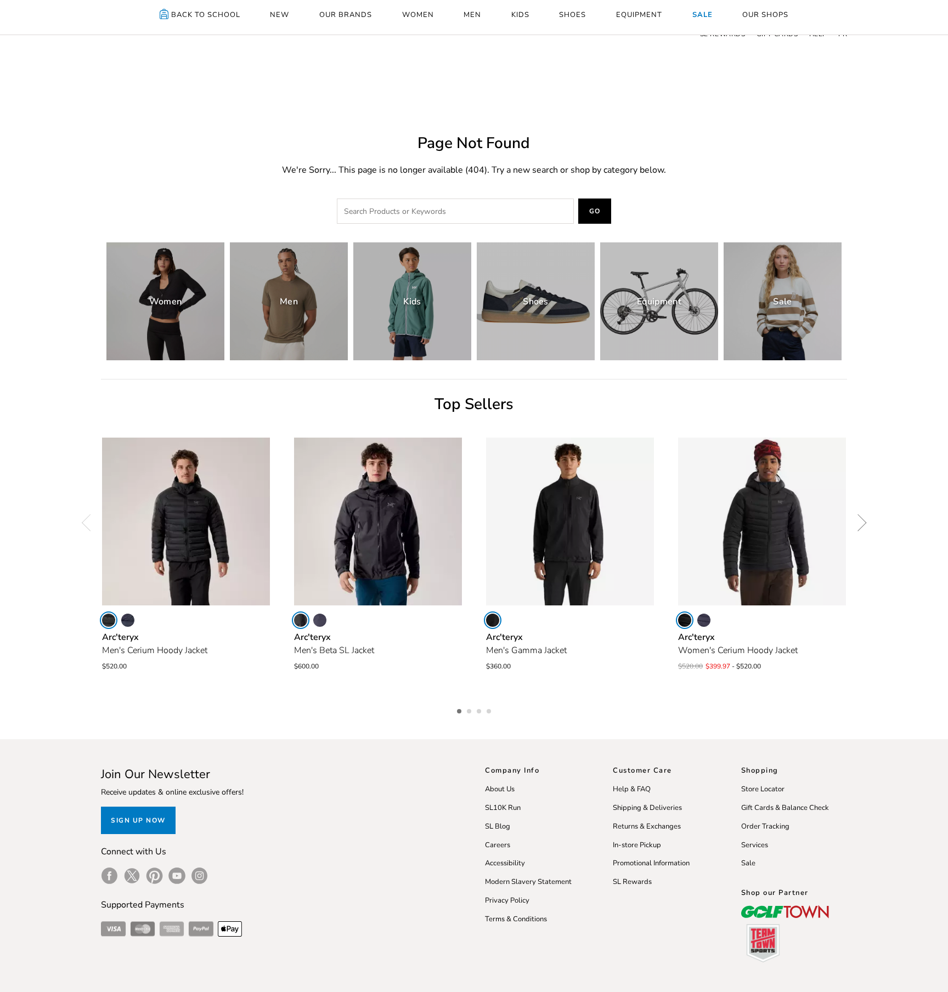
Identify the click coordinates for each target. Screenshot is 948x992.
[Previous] (90, 522)
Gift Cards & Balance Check (785, 808)
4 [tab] (490, 709)
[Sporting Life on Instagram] (199, 876)
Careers (497, 845)
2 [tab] (470, 709)
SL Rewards (632, 882)
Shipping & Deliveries (647, 808)
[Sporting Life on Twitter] (131, 876)
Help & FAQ (632, 789)
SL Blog (497, 826)
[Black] (108, 620)
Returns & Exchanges (647, 826)
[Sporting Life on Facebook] (109, 876)
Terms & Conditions (516, 919)
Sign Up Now (138, 820)
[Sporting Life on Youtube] (176, 876)
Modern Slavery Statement (528, 882)
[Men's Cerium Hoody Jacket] (186, 521)
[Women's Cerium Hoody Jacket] (762, 521)
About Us (500, 789)
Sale (748, 863)
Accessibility (505, 863)
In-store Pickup (637, 845)
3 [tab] (480, 709)
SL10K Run (503, 808)
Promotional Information (651, 863)
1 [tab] (460, 709)
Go (595, 211)
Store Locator (763, 789)
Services (754, 845)
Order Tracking (765, 826)
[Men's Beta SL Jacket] (378, 521)
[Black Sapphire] (128, 620)
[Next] (858, 522)
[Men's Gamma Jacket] (570, 521)
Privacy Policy (507, 900)
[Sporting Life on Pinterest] (154, 876)
